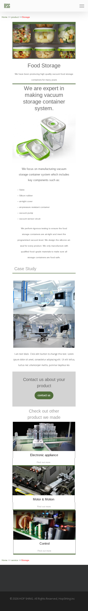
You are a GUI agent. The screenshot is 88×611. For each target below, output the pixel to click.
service (15, 560)
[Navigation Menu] (81, 6)
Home (5, 17)
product (15, 17)
